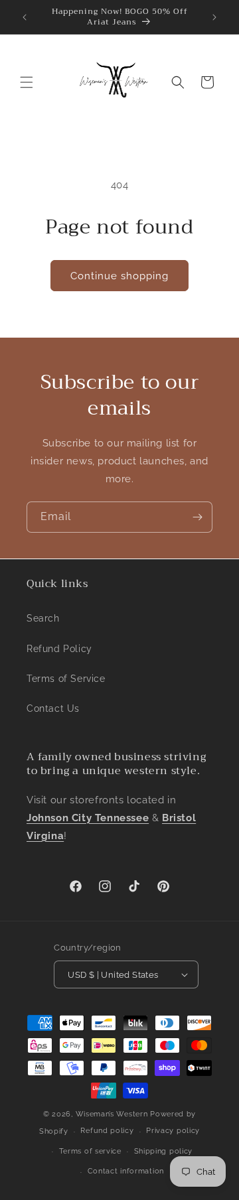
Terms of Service (66, 678)
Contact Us (53, 708)
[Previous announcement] (24, 17)
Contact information (126, 1171)
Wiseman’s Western (113, 1114)
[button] (26, 82)
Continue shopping (119, 276)
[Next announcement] (214, 17)
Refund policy (106, 1130)
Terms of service (90, 1151)
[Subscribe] (197, 517)
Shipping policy (163, 1151)
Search (43, 618)
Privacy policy (173, 1130)
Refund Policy (59, 648)
